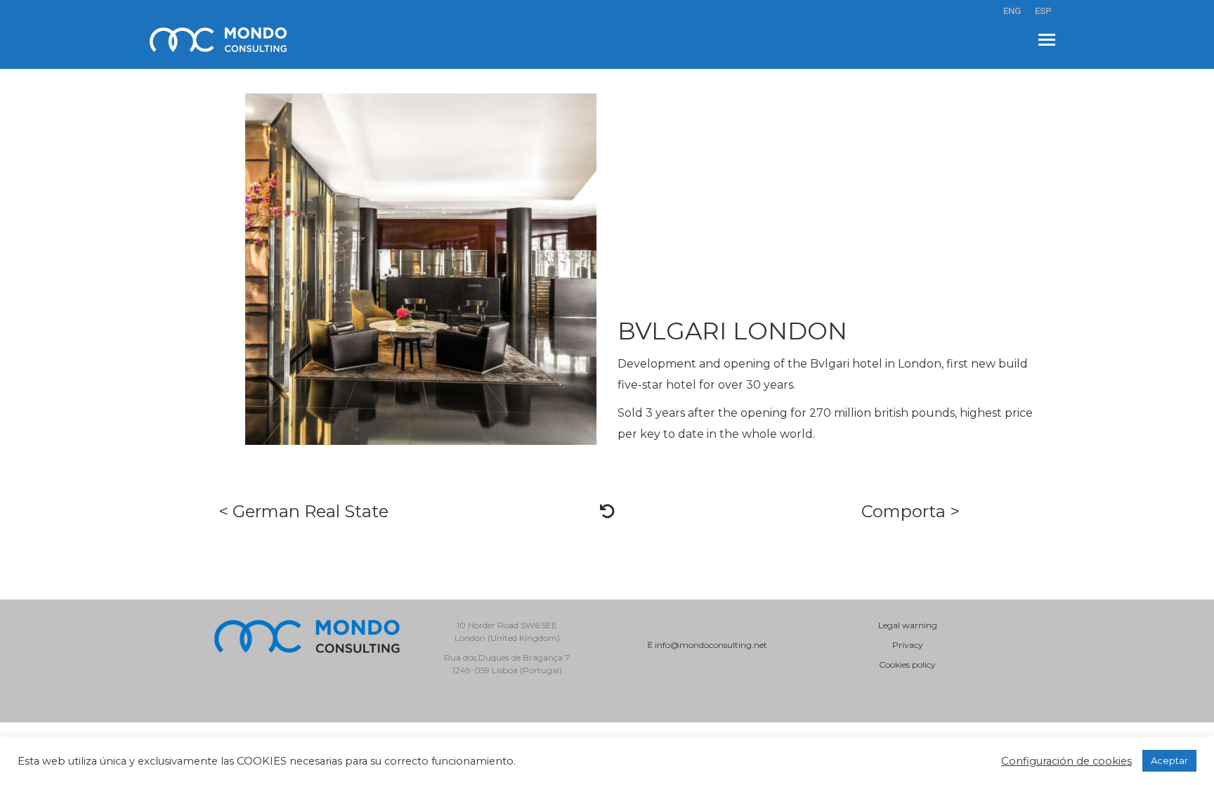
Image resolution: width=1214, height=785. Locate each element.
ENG (1012, 11)
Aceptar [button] (1169, 760)
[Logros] (607, 511)
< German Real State (303, 511)
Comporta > (910, 511)
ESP (1043, 11)
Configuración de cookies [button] (1066, 761)
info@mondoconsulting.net (711, 645)
